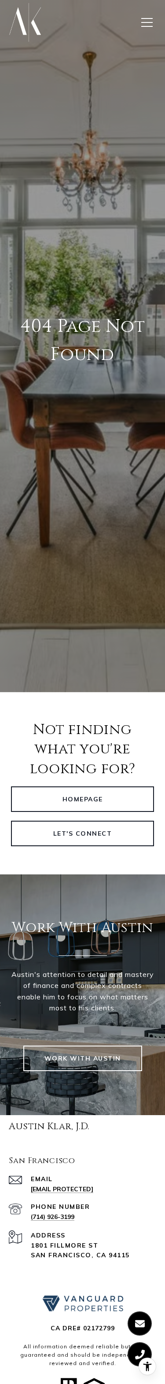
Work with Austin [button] (82, 1058)
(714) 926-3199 (52, 1217)
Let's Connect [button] (82, 833)
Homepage (82, 799)
